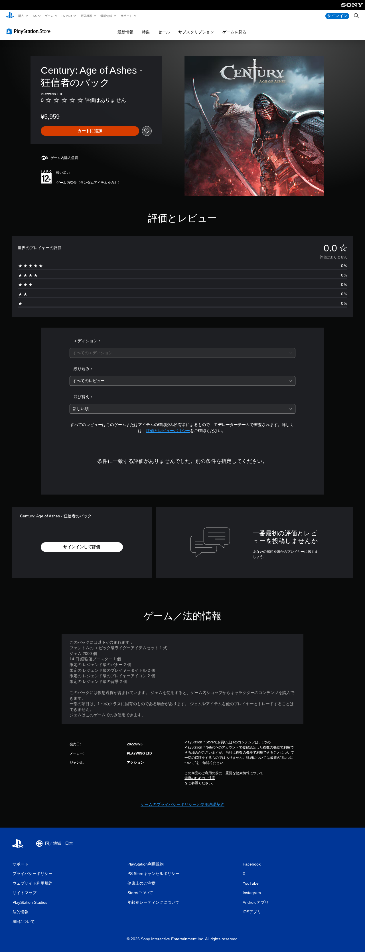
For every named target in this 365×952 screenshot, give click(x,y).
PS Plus (66, 16)
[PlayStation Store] (30, 31)
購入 (21, 16)
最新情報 (106, 16)
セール (164, 32)
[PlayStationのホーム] (10, 16)
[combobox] (183, 353)
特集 (146, 32)
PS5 (34, 16)
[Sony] (352, 9)
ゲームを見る (234, 32)
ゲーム (48, 16)
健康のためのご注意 (199, 778)
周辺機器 (86, 16)
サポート (126, 16)
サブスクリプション (196, 32)
